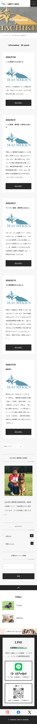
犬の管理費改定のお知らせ (14, 285)
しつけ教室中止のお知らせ (14, 62)
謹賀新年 (9, 369)
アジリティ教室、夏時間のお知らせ (17, 208)
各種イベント (10, 544)
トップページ (6, 35)
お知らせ (8, 536)
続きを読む (18, 103)
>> (21, 446)
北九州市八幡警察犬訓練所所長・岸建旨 (18, 502)
